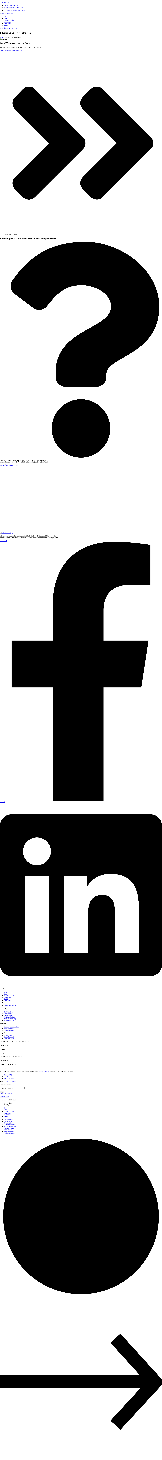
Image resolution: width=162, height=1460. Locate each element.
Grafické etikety (8, 1119)
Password (3, 1088)
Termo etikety (8, 1121)
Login (2, 1091)
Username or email (6, 1085)
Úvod (5, 1108)
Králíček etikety (4, 2)
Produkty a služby (9, 1111)
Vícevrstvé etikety (9, 1128)
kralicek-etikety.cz (44, 1072)
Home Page (3, 37)
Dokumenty (7, 1115)
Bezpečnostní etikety (10, 1126)
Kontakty (6, 1116)
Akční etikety (8, 1130)
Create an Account (10, 1081)
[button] (8, 28)
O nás (5, 1109)
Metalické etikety (9, 1131)
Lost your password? (6, 1093)
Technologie (7, 1113)
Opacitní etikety (8, 1123)
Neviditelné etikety (9, 1124)
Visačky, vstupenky (9, 1133)
